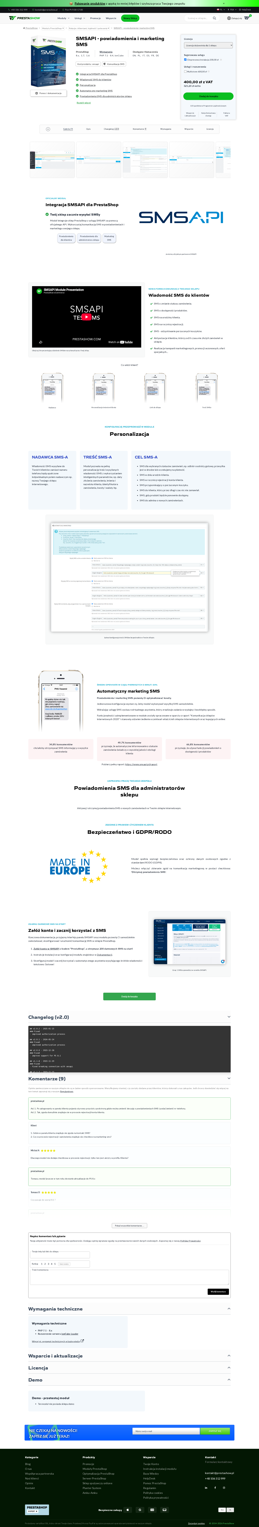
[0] (247, 18)
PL (230, 1510)
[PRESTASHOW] (24, 18)
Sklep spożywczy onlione (97, 1483)
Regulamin (149, 1488)
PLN (222, 1510)
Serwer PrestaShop (94, 1478)
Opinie (29, 1483)
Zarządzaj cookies (196, 1523)
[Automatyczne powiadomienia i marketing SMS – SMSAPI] (52, 160)
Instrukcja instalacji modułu (159, 1468)
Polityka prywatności (156, 1497)
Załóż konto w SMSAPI (46, 948)
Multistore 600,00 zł (197, 71)
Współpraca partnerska (39, 1473)
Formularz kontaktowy (218, 1461)
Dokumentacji (104, 954)
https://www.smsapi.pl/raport (141, 764)
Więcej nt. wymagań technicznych (56, 1341)
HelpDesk (149, 1478)
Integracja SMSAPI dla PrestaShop (98, 74)
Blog (28, 1464)
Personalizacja (87, 85)
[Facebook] (216, 1487)
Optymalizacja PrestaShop (99, 1473)
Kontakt (30, 1488)
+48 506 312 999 (215, 1478)
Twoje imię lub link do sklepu (45, 1251)
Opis (88, 129)
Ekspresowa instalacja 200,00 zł (203, 59)
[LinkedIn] (207, 1487)
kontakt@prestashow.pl (219, 1473)
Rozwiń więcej (84, 102)
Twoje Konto (151, 1464)
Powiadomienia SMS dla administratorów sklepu (106, 96)
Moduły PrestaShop (95, 1468)
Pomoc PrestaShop (154, 1483)
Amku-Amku (90, 1492)
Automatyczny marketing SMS (96, 90)
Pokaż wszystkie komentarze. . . (129, 1225)
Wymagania (106, 51)
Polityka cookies (153, 1492)
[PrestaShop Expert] (37, 1509)
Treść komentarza (40, 1270)
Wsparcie (189, 129)
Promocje (88, 1464)
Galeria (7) (68, 129)
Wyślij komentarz (218, 1291)
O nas (28, 1468)
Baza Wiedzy (151, 1473)
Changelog (111, 129)
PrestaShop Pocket (157, 3)
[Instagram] (225, 1487)
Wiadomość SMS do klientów (95, 79)
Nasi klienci (32, 1478)
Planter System (92, 1488)
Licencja (210, 129)
